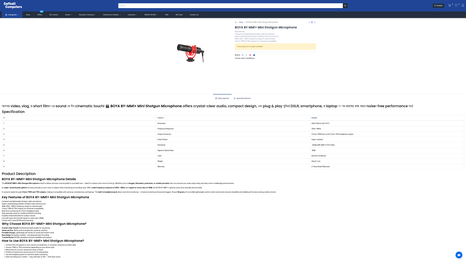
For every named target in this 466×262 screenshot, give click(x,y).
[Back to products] (312, 22)
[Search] (345, 5)
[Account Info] (463, 6)
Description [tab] (223, 98)
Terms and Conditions (244, 58)
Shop (241, 22)
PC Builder (438, 5)
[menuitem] (28, 15)
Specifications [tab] (243, 98)
